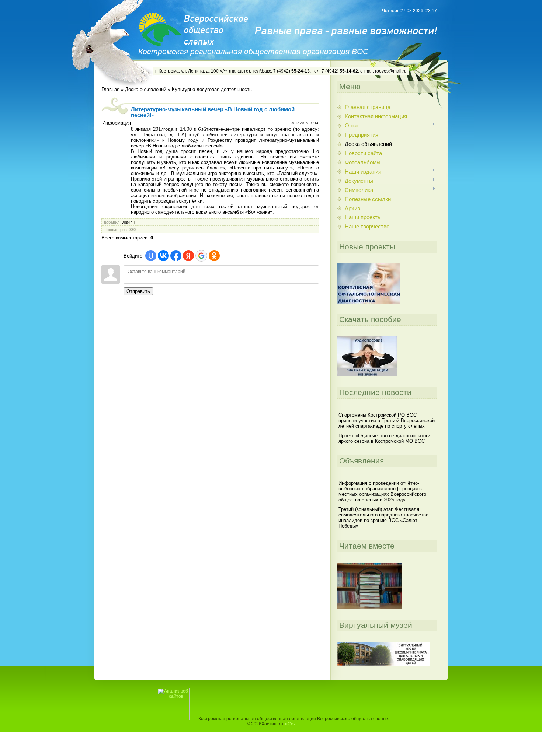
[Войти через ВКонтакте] (163, 255)
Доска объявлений (145, 89)
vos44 (127, 222)
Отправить (138, 291)
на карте (239, 71)
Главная (110, 89)
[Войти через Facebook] (175, 255)
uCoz (290, 723)
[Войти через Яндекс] (188, 255)
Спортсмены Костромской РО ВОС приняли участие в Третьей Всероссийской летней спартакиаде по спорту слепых (386, 420)
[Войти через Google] (201, 256)
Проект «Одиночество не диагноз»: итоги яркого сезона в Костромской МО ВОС (384, 438)
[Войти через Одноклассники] (214, 255)
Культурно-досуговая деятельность (212, 89)
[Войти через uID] (150, 255)
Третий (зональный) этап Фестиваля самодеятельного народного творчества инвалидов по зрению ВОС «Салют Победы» (383, 518)
